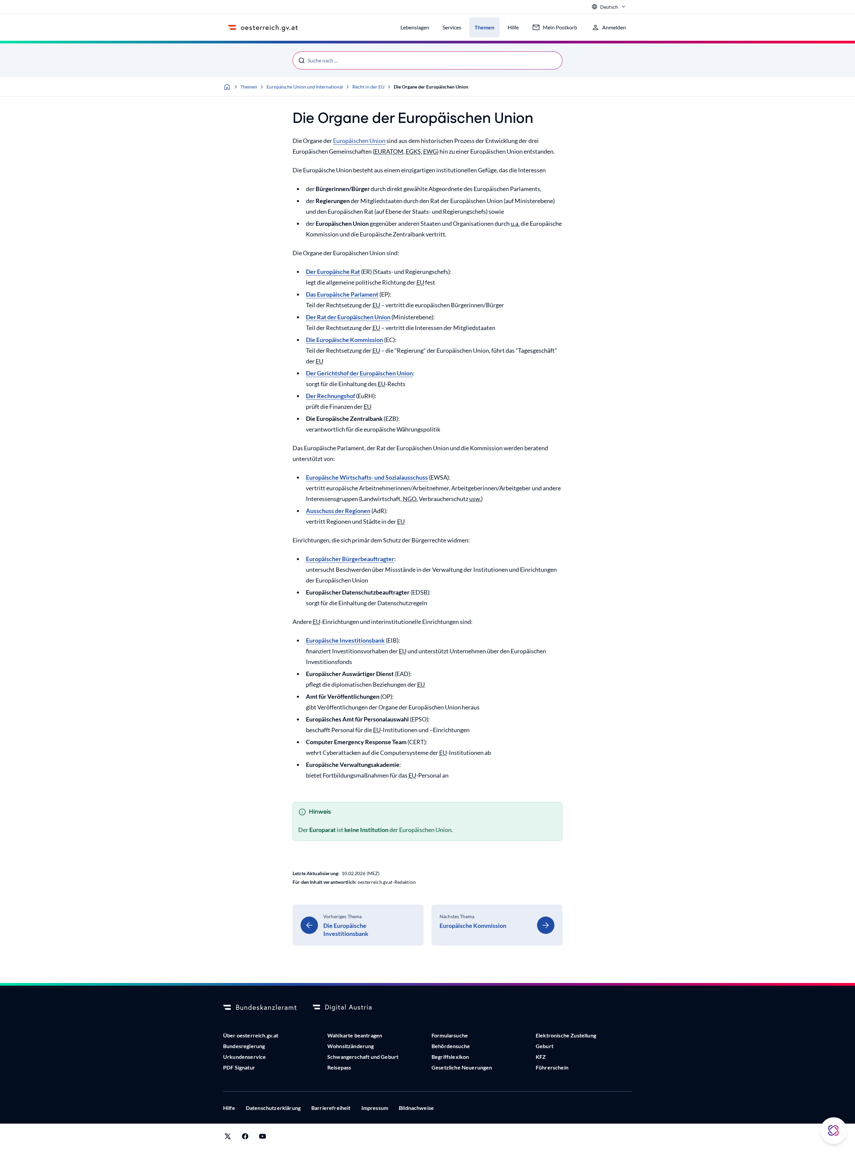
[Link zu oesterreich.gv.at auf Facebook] (245, 1138)
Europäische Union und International (305, 87)
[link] (358, 925)
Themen (248, 87)
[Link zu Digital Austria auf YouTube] (262, 1138)
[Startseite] (227, 87)
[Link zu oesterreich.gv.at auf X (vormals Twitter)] (227, 1138)
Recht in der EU (368, 87)
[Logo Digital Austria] (349, 1007)
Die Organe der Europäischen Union (431, 87)
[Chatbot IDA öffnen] (833, 1130)
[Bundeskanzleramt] (260, 1007)
